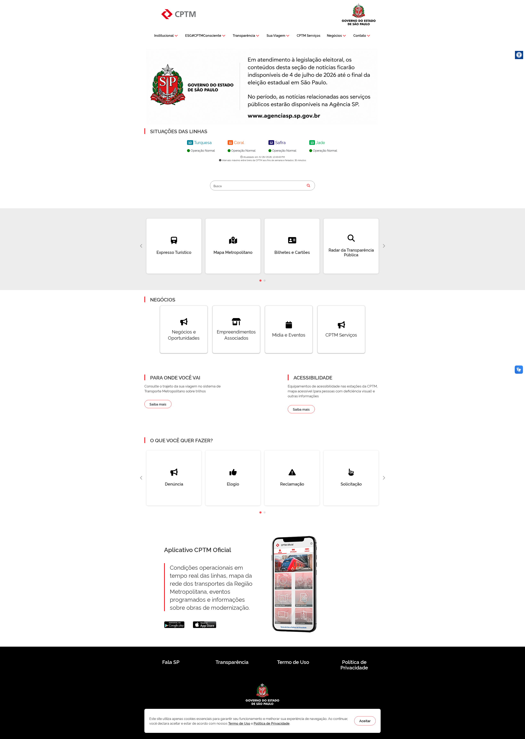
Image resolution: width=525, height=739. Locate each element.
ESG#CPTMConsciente (203, 35)
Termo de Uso (293, 662)
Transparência (244, 35)
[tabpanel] (173, 246)
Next (384, 246)
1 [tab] (260, 281)
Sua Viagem (276, 35)
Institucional (164, 35)
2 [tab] (264, 281)
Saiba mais (158, 404)
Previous (141, 246)
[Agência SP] (285, 116)
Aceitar (365, 720)
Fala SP (170, 662)
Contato (359, 35)
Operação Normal (202, 150)
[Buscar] (308, 185)
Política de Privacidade (354, 664)
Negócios (334, 35)
